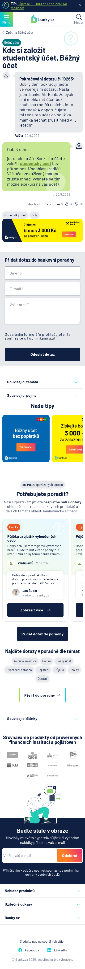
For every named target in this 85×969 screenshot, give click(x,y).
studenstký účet (15, 215)
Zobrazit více (31, 610)
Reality (74, 670)
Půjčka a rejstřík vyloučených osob (31, 538)
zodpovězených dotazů (42, 485)
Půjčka (59, 670)
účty (35, 215)
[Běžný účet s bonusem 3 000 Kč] (42, 231)
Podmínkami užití (41, 338)
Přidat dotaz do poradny (42, 634)
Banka (46, 661)
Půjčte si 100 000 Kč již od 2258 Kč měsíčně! (39, 6)
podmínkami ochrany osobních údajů (53, 872)
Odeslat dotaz (42, 354)
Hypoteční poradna (19, 670)
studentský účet (35, 163)
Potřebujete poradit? (43, 493)
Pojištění (43, 670)
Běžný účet (63, 661)
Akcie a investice (25, 661)
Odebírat (69, 855)
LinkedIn (60, 950)
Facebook (32, 950)
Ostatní (42, 679)
